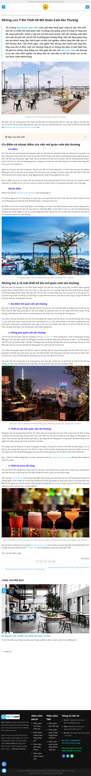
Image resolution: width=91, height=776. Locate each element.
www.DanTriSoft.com (76, 726)
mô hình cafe (48, 337)
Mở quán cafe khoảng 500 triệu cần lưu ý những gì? (24, 569)
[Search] (87, 7)
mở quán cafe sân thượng (26, 193)
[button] (45, 137)
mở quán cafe (17, 478)
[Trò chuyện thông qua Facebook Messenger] (4, 770)
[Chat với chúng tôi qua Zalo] (4, 764)
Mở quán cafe (68, 50)
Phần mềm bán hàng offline (37, 747)
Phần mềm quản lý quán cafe (38, 756)
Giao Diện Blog (57, 773)
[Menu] (3, 7)
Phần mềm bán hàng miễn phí (37, 726)
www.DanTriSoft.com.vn (73, 729)
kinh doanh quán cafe (27, 27)
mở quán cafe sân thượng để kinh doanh (20, 127)
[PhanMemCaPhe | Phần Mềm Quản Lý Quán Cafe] (45, 7)
